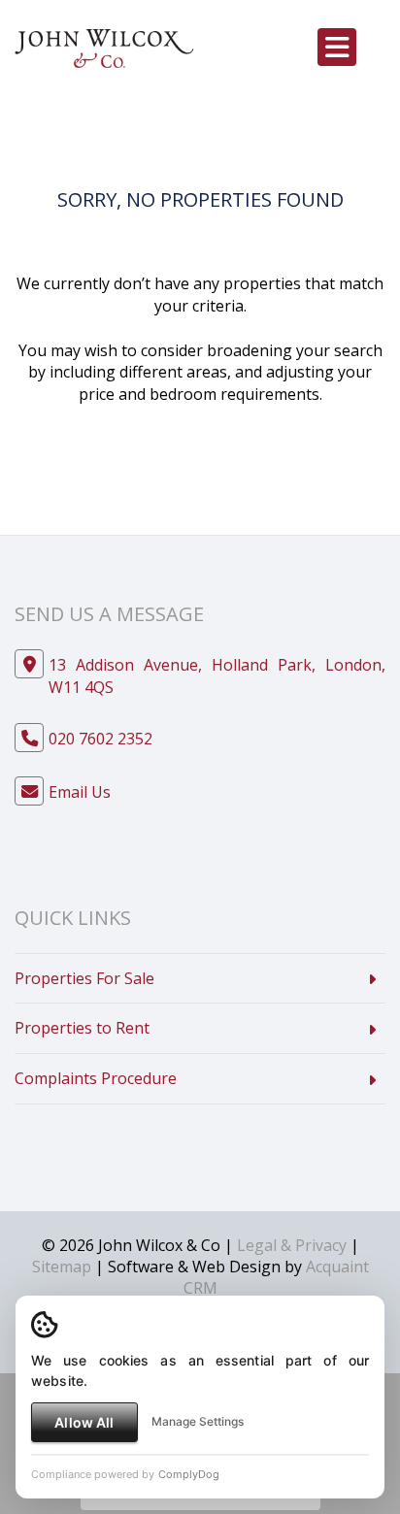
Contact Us (145, 445)
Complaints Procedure (96, 1078)
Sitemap (61, 1266)
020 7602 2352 (100, 738)
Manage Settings (197, 1421)
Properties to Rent (82, 1027)
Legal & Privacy (292, 1245)
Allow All (84, 1422)
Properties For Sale (84, 978)
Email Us (80, 792)
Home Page (256, 445)
